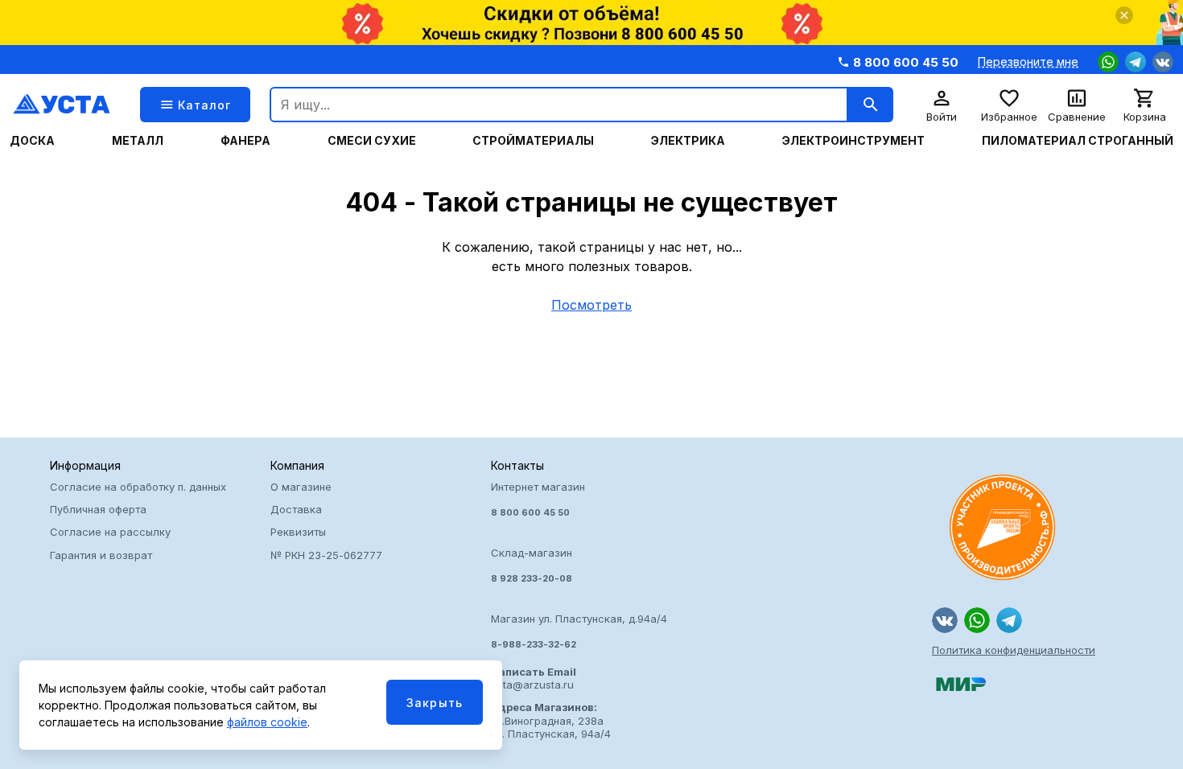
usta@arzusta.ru (533, 678)
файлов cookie (267, 722)
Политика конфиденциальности (1013, 650)
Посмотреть (591, 305)
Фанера (245, 140)
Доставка (296, 509)
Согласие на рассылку (110, 531)
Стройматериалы (533, 140)
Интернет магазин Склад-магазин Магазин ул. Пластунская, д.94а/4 (579, 565)
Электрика (688, 140)
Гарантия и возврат (101, 555)
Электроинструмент (853, 140)
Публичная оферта (98, 509)
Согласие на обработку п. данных (138, 486)
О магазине (301, 486)
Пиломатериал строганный (1077, 140)
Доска (32, 140)
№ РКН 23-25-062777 (326, 555)
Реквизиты (298, 531)
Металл (137, 140)
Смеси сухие (372, 140)
